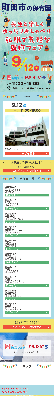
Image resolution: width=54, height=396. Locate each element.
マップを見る (27, 153)
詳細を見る (12, 195)
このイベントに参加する (27, 170)
